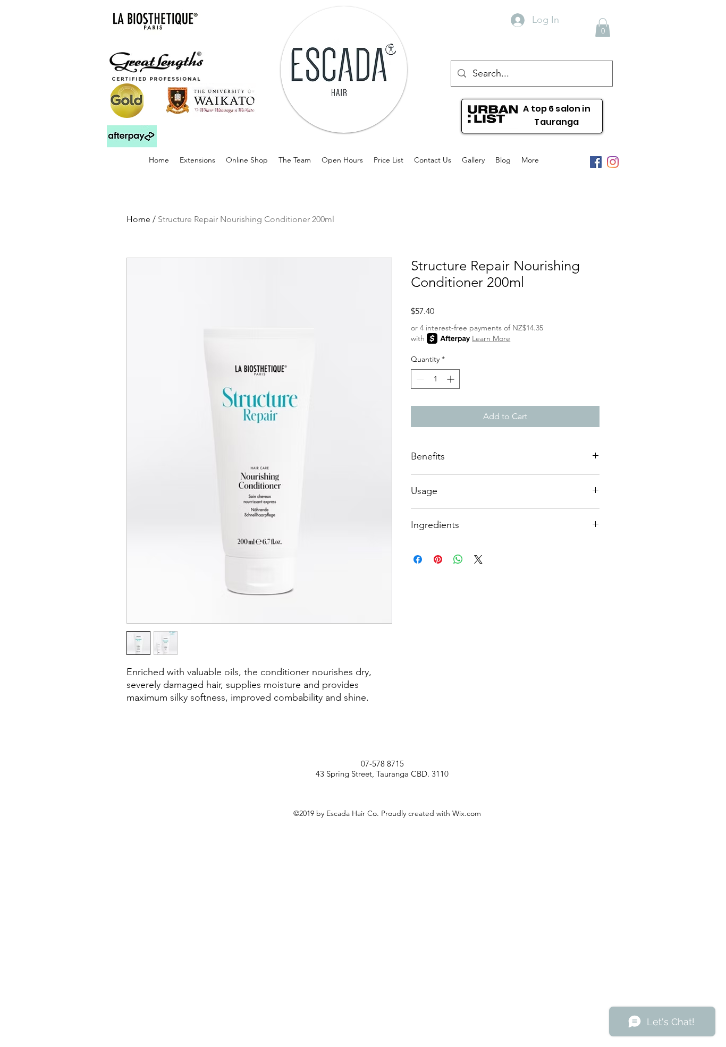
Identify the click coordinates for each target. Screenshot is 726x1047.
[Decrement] (419, 379)
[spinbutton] (435, 379)
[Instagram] (613, 162)
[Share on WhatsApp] (458, 559)
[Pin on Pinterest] (438, 559)
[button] (132, 136)
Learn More (491, 338)
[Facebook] (596, 162)
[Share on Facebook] (417, 559)
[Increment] (451, 379)
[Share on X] (478, 559)
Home (138, 219)
